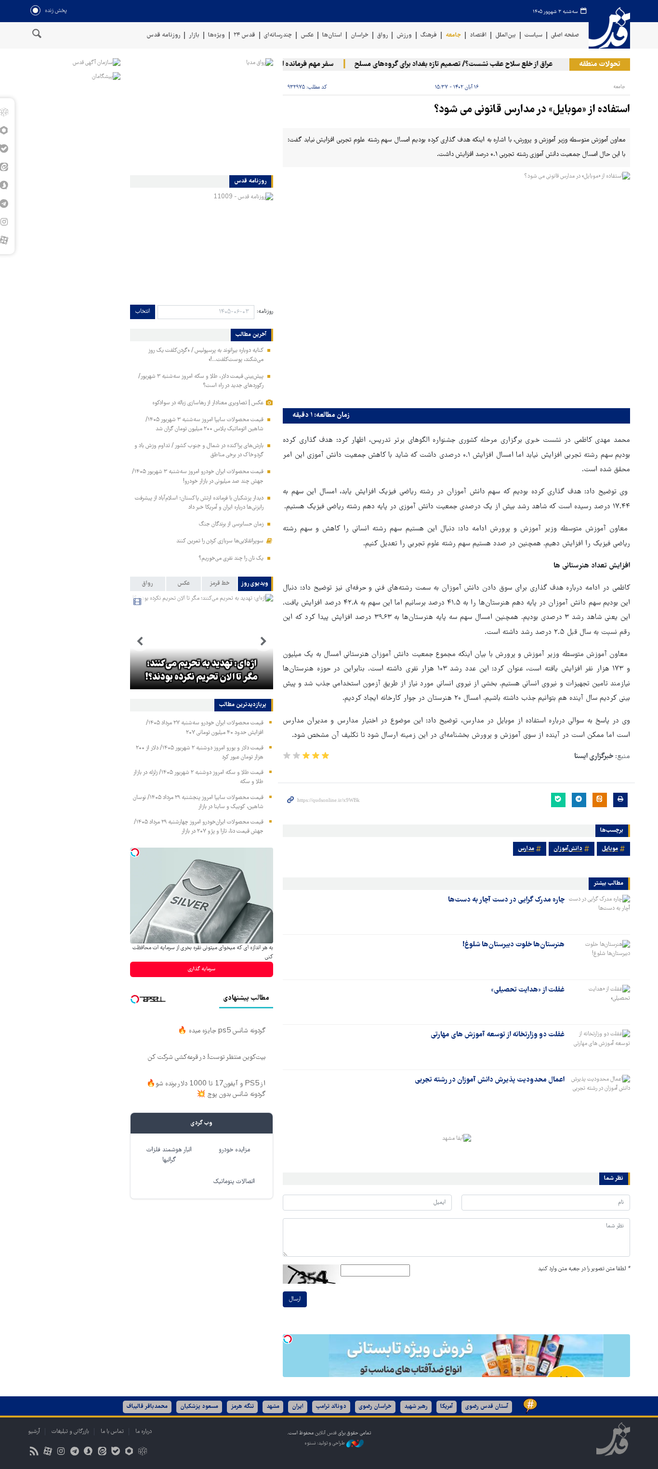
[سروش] (88, 1452)
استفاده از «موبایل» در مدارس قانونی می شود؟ (532, 110)
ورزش (404, 35)
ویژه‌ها (216, 35)
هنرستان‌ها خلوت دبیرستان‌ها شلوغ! (513, 945)
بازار (194, 35)
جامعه (453, 35)
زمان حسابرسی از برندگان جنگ (231, 524)
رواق (382, 35)
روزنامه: (265, 312)
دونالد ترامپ (331, 1407)
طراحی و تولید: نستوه (325, 1443)
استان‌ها (332, 35)
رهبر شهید (416, 1407)
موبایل (610, 849)
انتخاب (142, 312)
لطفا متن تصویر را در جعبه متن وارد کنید (584, 1269)
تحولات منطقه (599, 64)
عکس (307, 35)
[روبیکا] (143, 1452)
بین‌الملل (505, 35)
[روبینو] (129, 1452)
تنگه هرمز (242, 1407)
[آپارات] (47, 1452)
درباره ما (143, 1432)
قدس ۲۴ (244, 35)
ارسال (295, 1299)
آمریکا (446, 1407)
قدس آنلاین (609, 28)
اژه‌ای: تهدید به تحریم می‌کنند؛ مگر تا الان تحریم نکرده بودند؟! (201, 670)
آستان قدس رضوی (486, 1407)
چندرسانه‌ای (278, 35)
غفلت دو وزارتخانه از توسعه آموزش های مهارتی (498, 1035)
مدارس (526, 849)
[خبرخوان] (34, 1452)
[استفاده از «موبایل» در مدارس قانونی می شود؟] (456, 287)
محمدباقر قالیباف (147, 1407)
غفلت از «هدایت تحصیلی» (528, 990)
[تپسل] (287, 1339)
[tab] (255, 584)
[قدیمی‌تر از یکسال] (599, 911)
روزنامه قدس (163, 35)
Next (139, 641)
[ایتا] (102, 1452)
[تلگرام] (75, 1452)
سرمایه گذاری (201, 969)
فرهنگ (429, 35)
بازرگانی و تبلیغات (70, 1432)
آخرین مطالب (251, 335)
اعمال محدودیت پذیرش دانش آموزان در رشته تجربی (490, 1080)
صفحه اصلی (565, 35)
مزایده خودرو (234, 1150)
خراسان (359, 35)
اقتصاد (478, 35)
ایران (297, 1407)
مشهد (272, 1407)
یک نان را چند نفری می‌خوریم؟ (230, 558)
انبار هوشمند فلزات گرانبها (169, 1155)
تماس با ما (112, 1432)
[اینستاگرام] (61, 1452)
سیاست (533, 35)
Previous (263, 641)
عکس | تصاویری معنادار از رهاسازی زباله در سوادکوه (207, 403)
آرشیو (34, 1432)
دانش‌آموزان (567, 849)
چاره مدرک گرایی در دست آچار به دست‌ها (506, 900)
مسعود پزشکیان (199, 1407)
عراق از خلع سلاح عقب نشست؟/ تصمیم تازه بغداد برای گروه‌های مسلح (469, 64)
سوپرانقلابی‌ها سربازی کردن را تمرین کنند (219, 541)
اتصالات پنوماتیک (234, 1181)
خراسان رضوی (375, 1407)
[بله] (115, 1452)
